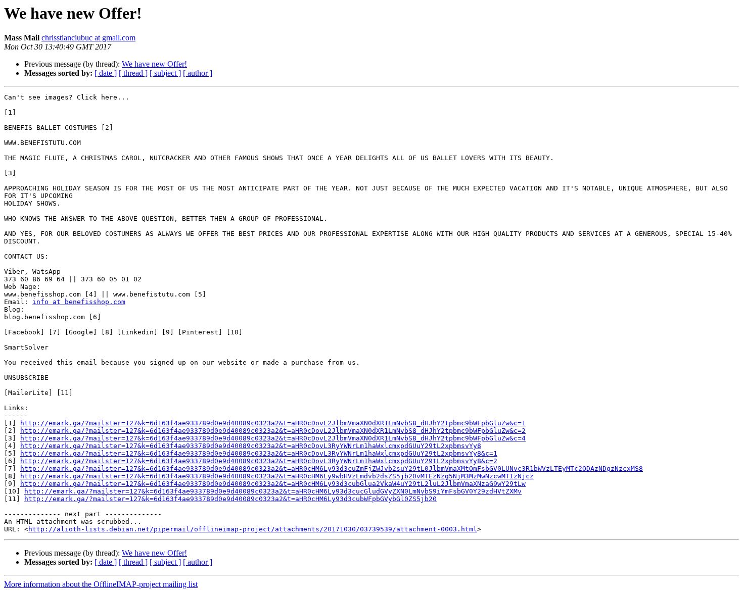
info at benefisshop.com (78, 302)
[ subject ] (165, 73)
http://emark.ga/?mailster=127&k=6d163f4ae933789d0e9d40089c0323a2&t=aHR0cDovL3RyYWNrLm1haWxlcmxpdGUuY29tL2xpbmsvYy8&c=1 (258, 453)
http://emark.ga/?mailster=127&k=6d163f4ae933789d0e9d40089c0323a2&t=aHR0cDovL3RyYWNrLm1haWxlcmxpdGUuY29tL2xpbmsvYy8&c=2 (258, 461)
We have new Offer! (154, 64)
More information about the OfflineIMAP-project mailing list (101, 584)
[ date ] (106, 73)
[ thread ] (133, 73)
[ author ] (197, 73)
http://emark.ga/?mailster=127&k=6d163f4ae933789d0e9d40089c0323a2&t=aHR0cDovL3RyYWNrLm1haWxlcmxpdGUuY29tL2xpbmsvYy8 (250, 446)
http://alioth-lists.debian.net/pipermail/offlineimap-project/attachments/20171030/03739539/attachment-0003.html (252, 529)
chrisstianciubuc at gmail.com (88, 37)
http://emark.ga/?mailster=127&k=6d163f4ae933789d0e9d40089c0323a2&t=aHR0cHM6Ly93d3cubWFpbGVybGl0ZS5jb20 (230, 499)
